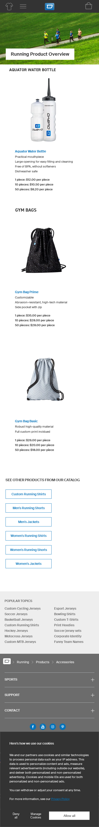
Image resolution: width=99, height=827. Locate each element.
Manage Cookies (35, 815)
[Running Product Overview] (9, 6)
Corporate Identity (68, 636)
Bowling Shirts (64, 614)
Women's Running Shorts (28, 550)
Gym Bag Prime (26, 292)
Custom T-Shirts (66, 619)
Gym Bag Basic (26, 421)
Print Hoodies (64, 625)
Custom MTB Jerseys (20, 642)
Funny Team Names (68, 642)
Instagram (52, 726)
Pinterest (62, 726)
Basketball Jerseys (19, 619)
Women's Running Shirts (29, 536)
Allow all (69, 816)
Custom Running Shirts (29, 494)
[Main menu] (23, 6)
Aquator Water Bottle (30, 151)
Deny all (16, 815)
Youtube (42, 726)
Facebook (33, 726)
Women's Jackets (28, 564)
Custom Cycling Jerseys (23, 608)
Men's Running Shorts (29, 508)
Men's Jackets (28, 522)
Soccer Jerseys (16, 614)
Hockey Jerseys (16, 630)
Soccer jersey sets (67, 630)
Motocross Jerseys (18, 636)
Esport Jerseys (65, 608)
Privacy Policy (60, 799)
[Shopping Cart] (88, 6)
